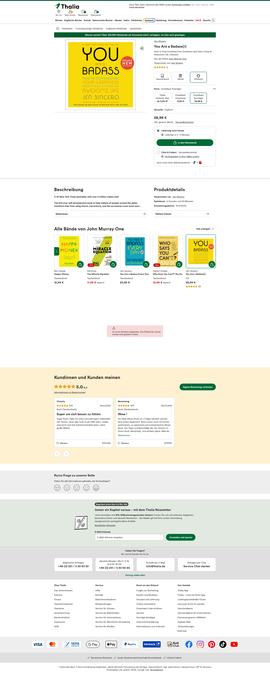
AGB (56, 626)
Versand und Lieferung (147, 599)
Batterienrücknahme (105, 599)
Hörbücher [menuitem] (136, 20)
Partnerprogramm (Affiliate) (192, 617)
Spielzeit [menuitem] (149, 20)
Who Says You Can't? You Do (168, 261)
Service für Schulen (105, 608)
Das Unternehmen (63, 590)
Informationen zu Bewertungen (70, 392)
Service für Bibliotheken (107, 612)
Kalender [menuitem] (189, 20)
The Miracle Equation (102, 261)
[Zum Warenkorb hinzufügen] (80, 264)
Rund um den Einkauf (147, 585)
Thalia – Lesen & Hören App (191, 594)
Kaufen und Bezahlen (147, 594)
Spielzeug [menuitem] (161, 20)
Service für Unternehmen (108, 617)
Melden (64, 443)
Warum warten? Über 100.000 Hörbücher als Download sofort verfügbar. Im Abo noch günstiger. (135, 35)
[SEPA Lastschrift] (72, 644)
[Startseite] (57, 28)
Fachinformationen (63, 603)
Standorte (59, 608)
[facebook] (189, 644)
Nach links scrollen (56, 251)
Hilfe (97, 590)
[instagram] (200, 644)
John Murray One (177, 58)
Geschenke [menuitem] (208, 20)
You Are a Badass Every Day (135, 261)
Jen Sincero (160, 41)
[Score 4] (86, 488)
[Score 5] (96, 488)
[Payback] (151, 644)
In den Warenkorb (187, 142)
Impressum (59, 621)
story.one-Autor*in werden (191, 603)
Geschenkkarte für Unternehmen (194, 612)
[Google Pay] (93, 644)
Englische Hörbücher (116, 28)
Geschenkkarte (185, 608)
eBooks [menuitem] (118, 20)
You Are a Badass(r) (201, 261)
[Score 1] (57, 488)
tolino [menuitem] (126, 20)
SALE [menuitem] (198, 20)
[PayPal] (130, 644)
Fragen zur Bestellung (147, 590)
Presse (57, 599)
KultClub (182, 630)
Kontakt (99, 594)
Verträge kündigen (145, 617)
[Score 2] (67, 488)
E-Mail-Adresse (103, 531)
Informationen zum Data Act (150, 626)
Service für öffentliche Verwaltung (112, 621)
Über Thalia (60, 585)
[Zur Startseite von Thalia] (68, 6)
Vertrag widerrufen (135, 575)
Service (99, 585)
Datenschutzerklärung (147, 621)
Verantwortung (61, 612)
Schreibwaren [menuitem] (175, 20)
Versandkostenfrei (184, 122)
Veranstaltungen (186, 626)
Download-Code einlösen (149, 608)
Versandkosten (156, 669)
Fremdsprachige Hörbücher (89, 28)
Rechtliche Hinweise (105, 525)
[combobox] (158, 130)
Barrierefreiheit (62, 617)
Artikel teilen (142, 48)
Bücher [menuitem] (59, 20)
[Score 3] (77, 488)
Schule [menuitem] (87, 20)
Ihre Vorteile (184, 585)
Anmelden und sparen (180, 537)
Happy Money (69, 261)
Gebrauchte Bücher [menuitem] (102, 20)
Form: (167, 88)
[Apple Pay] (111, 644)
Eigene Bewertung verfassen (197, 386)
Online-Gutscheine (146, 603)
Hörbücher (67, 28)
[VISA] (37, 644)
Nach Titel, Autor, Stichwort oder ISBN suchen (150, 5)
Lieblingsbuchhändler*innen (192, 599)
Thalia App (183, 590)
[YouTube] (234, 644)
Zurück (57, 454)
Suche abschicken (136, 7)
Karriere (58, 594)
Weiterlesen (62, 213)
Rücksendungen (103, 603)
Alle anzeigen (203, 228)
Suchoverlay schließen (181, 5)
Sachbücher (136, 28)
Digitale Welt (184, 621)
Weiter (213, 20)
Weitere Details (163, 213)
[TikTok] (222, 644)
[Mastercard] (52, 644)
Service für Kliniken (105, 626)
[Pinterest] (211, 644)
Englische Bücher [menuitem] (73, 20)
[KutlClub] (173, 644)
